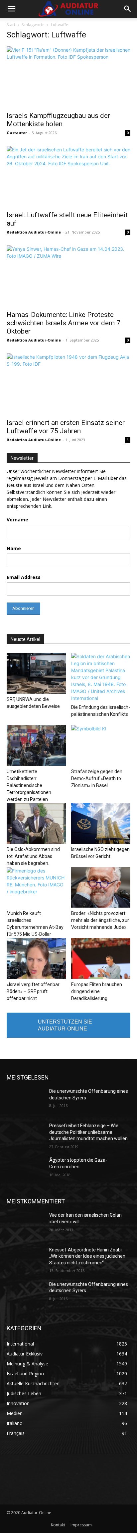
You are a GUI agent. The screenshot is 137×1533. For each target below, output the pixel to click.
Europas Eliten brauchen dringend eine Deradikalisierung (96, 991)
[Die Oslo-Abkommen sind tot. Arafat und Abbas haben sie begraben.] (36, 823)
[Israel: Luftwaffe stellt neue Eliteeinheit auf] (68, 176)
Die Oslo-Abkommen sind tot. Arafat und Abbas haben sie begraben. (33, 856)
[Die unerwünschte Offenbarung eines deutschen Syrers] (25, 1101)
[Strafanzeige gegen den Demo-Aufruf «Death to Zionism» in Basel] (101, 745)
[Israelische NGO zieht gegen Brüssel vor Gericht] (101, 823)
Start (11, 24)
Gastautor (17, 132)
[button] (11, 9)
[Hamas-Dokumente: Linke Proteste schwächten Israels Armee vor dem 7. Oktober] (68, 275)
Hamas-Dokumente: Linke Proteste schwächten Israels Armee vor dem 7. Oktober (64, 323)
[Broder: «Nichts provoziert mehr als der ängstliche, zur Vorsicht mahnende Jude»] (101, 887)
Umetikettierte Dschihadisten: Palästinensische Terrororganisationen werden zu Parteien (29, 785)
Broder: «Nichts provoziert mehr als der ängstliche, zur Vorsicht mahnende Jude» (100, 920)
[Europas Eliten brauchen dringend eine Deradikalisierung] (101, 958)
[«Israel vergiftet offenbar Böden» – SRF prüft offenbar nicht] (36, 958)
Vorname (17, 519)
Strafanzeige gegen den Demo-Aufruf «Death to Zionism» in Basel (96, 778)
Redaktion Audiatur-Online (34, 232)
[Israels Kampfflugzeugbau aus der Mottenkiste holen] (68, 76)
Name (14, 548)
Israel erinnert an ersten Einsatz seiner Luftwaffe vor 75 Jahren (66, 427)
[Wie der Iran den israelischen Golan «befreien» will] (25, 1225)
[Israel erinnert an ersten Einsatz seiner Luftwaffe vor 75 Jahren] (68, 383)
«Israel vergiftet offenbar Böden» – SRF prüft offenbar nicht (33, 991)
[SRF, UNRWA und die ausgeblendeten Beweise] (36, 673)
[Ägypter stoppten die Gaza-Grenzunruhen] (25, 1170)
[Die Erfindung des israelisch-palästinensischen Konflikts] (101, 677)
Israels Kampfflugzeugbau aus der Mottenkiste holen (58, 120)
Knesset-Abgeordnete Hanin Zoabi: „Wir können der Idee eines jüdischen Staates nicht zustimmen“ (87, 1256)
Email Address (24, 577)
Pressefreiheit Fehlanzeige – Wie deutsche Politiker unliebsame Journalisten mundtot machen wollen (88, 1132)
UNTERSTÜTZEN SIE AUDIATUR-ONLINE (65, 1025)
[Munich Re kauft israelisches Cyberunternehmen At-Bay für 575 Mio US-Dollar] (36, 887)
